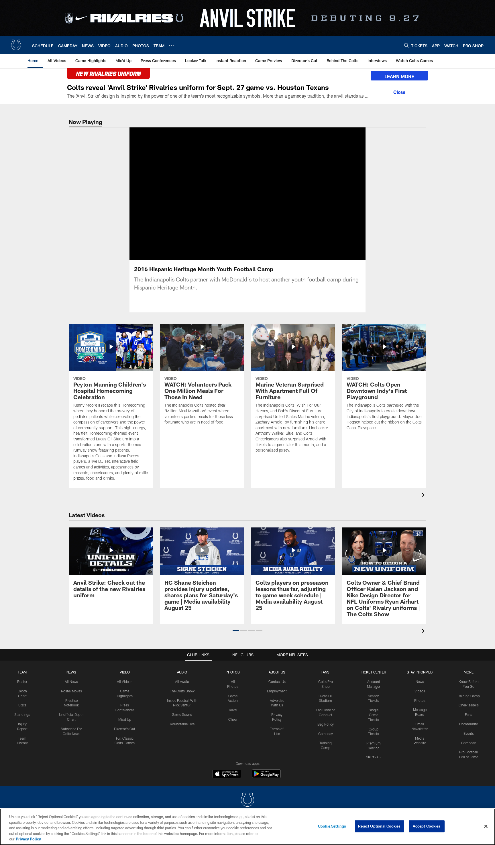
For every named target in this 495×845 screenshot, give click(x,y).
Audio (182, 672)
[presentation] (424, 496)
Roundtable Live (182, 724)
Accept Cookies (427, 826)
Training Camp (468, 696)
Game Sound (182, 714)
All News (71, 681)
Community (468, 724)
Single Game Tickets (373, 715)
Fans (468, 714)
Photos (233, 672)
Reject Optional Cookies (379, 826)
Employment (277, 691)
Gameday (325, 734)
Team (22, 672)
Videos (420, 691)
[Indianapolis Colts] (247, 800)
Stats (22, 705)
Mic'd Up (124, 719)
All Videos (124, 681)
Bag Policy (325, 724)
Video (125, 672)
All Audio (182, 681)
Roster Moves (71, 691)
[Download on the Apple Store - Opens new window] (226, 774)
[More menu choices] (171, 45)
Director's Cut (124, 729)
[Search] (406, 45)
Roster (22, 681)
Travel (232, 710)
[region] (247, 826)
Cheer (232, 719)
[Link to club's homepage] (16, 45)
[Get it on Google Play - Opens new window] (266, 777)
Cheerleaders (469, 705)
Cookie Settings (332, 826)
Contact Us (277, 681)
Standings (22, 714)
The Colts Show (182, 691)
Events (468, 733)
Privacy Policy (28, 839)
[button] (229, 194)
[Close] (399, 91)
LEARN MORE (399, 76)
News (71, 672)
